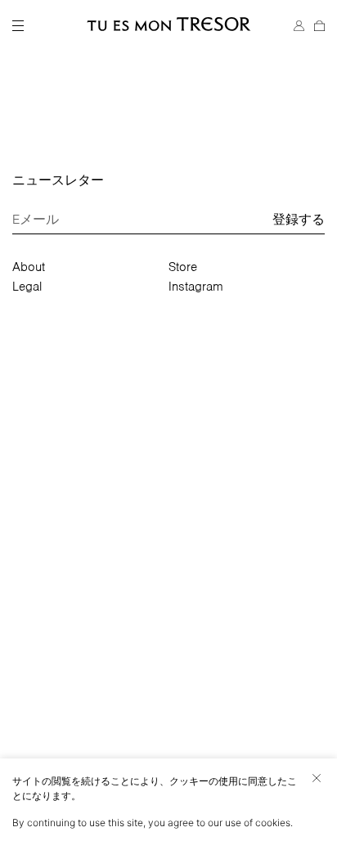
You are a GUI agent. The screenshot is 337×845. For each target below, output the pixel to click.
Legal (27, 286)
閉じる (316, 778)
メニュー (18, 26)
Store (182, 267)
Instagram (195, 286)
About (28, 267)
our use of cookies (249, 822)
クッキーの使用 (203, 781)
